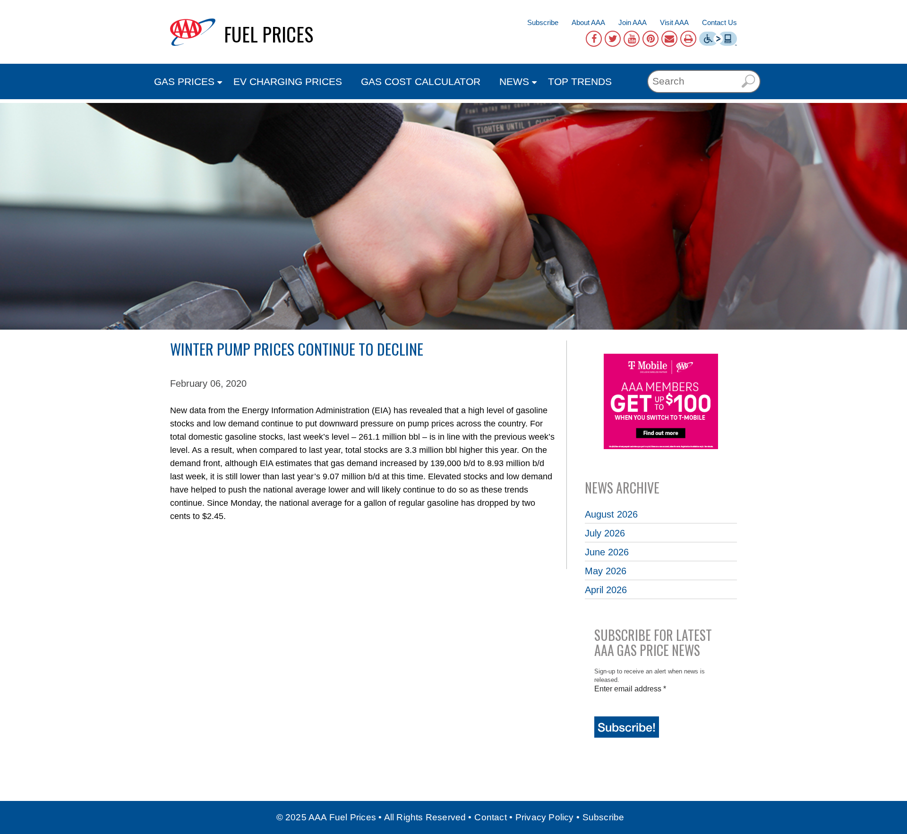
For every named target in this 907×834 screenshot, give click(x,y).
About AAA (588, 22)
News (514, 81)
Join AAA (632, 22)
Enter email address (630, 689)
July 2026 (605, 533)
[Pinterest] (650, 39)
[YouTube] (632, 39)
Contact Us (719, 22)
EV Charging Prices (287, 81)
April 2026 (606, 590)
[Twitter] (613, 39)
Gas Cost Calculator (420, 81)
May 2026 (605, 571)
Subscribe (542, 22)
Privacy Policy (544, 817)
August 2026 (611, 514)
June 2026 (607, 552)
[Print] (688, 39)
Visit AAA (674, 22)
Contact (490, 817)
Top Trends (580, 81)
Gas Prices (184, 81)
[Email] (669, 39)
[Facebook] (594, 39)
